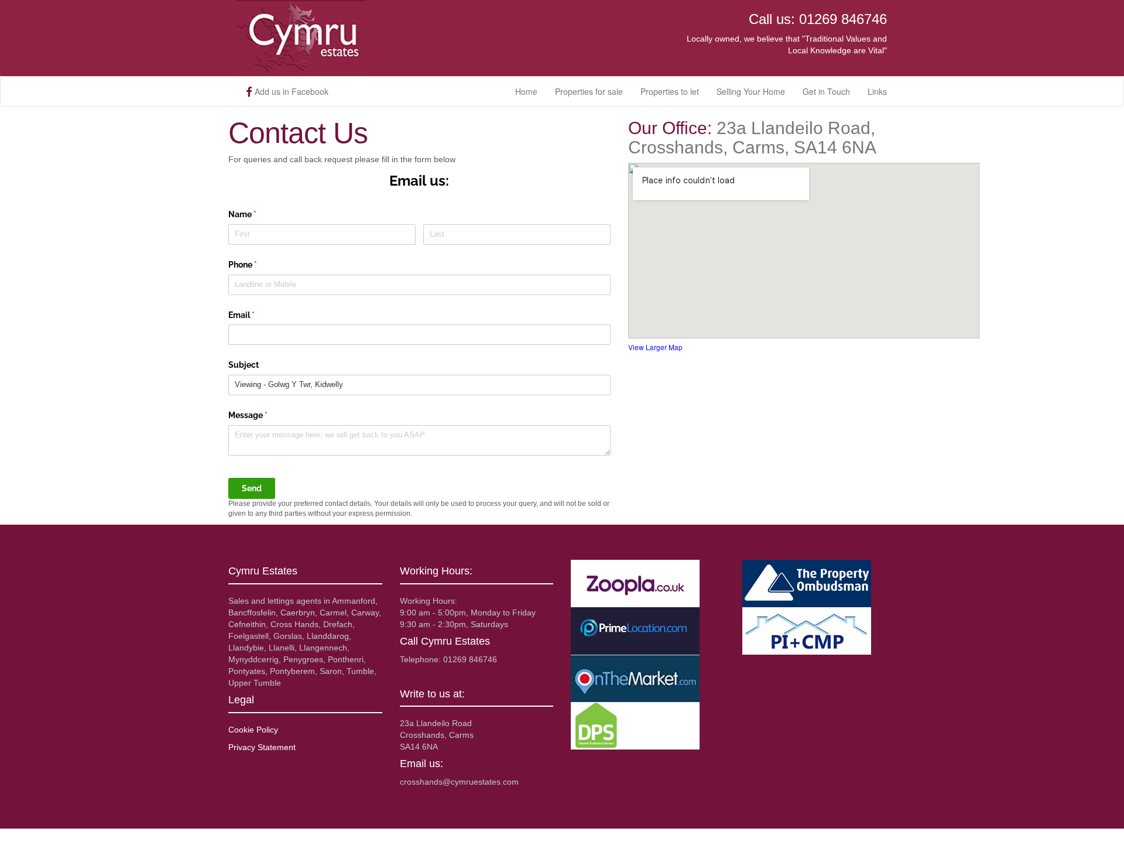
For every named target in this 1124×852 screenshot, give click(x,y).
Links (877, 91)
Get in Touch (826, 91)
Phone (259, 264)
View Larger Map (655, 347)
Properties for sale (589, 91)
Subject (243, 364)
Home (526, 91)
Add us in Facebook (290, 91)
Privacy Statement (262, 747)
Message (264, 415)
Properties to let (669, 91)
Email (258, 315)
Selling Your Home (751, 91)
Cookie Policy (253, 729)
